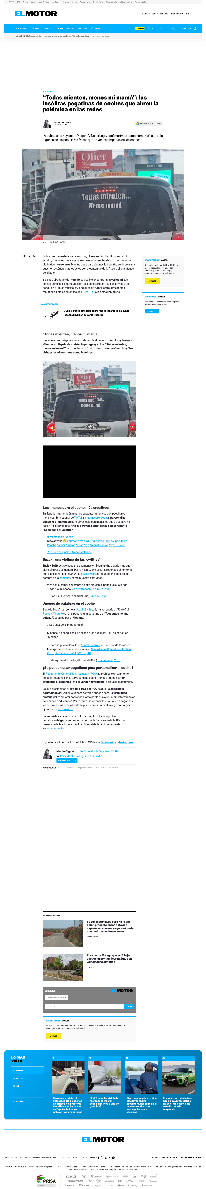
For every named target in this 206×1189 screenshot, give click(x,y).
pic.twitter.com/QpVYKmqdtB (73, 653)
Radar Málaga (43, 2)
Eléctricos (34, 28)
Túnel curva (56, 2)
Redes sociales (93, 768)
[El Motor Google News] (113, 1157)
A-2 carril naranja (70, 2)
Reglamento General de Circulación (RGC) (71, 673)
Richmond (69, 1185)
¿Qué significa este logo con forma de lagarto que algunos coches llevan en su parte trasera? (96, 312)
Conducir (47, 28)
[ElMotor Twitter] (102, 1157)
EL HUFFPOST (18, 1078)
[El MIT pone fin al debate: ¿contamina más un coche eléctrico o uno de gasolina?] (104, 1093)
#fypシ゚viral (117, 545)
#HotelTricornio (90, 645)
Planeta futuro (140, 1181)
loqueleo (133, 1185)
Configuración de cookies (42, 1158)
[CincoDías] (163, 13)
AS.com (133, 1176)
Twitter (103, 768)
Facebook (107, 742)
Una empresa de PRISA (46, 1179)
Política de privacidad (23, 1158)
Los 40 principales (84, 1176)
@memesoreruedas (96, 517)
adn (142, 1176)
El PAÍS (71, 1176)
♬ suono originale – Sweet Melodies (69, 552)
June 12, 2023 (98, 596)
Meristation (146, 1185)
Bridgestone (98, 2)
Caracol (153, 1176)
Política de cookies (60, 1158)
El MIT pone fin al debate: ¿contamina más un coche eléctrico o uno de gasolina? (104, 1102)
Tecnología (82, 28)
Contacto (83, 1158)
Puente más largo (141, 2)
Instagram (126, 742)
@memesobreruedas (60, 537)
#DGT (50, 653)
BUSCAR (152, 311)
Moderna (83, 1185)
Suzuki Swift (88, 573)
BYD (19, 2)
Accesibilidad (73, 1158)
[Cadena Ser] (188, 13)
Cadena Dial (119, 1181)
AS (14, 1094)
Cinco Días (109, 1181)
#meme (70, 545)
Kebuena (150, 1181)
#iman (81, 541)
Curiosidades (71, 768)
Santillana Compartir (112, 1176)
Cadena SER (124, 1176)
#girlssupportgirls (116, 541)
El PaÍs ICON (108, 1185)
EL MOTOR (88, 292)
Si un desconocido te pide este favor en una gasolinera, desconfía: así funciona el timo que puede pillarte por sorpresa (142, 1105)
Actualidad (21, 28)
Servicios (140, 28)
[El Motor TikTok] (109, 1158)
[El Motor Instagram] (106, 1158)
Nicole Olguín (64, 122)
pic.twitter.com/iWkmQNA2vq (91, 589)
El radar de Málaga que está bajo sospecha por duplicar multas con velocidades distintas (109, 959)
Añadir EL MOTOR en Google (150, 124)
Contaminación (29, 2)
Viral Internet (112, 768)
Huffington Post (75, 1181)
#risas (79, 545)
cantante (64, 577)
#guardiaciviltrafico (119, 649)
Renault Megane (53, 613)
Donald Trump (85, 2)
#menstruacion (99, 545)
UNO (90, 1181)
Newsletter (100, 28)
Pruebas (59, 28)
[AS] (153, 13)
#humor (72, 541)
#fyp (86, 545)
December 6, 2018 (109, 660)
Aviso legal (9, 1158)
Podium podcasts (96, 1185)
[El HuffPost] (176, 13)
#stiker (61, 545)
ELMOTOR (18, 1070)
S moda (120, 1185)
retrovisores (65, 709)
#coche (51, 545)
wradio (98, 1181)
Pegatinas (82, 768)
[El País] (146, 13)
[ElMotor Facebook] (98, 1157)
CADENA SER (18, 1101)
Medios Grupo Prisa (46, 1185)
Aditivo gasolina (126, 2)
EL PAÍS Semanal (130, 1181)
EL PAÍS (16, 1086)
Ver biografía (64, 760)
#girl (88, 541)
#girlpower (98, 541)
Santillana (98, 1176)
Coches (61, 768)
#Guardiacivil (99, 649)
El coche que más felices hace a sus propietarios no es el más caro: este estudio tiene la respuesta (177, 1104)
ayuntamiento (55, 728)
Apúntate (53, 1036)
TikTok (78, 517)
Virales (70, 28)
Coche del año (111, 2)
